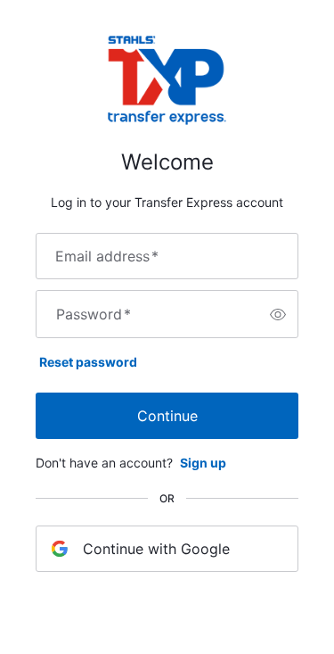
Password (93, 314)
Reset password (88, 361)
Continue (167, 416)
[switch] (277, 314)
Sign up (203, 462)
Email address (107, 256)
